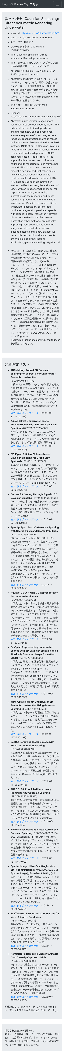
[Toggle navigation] (57, 4)
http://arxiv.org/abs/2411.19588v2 (40, 33)
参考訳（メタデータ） (29, 412)
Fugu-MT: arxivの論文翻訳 (20, 4)
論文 (13, 412)
